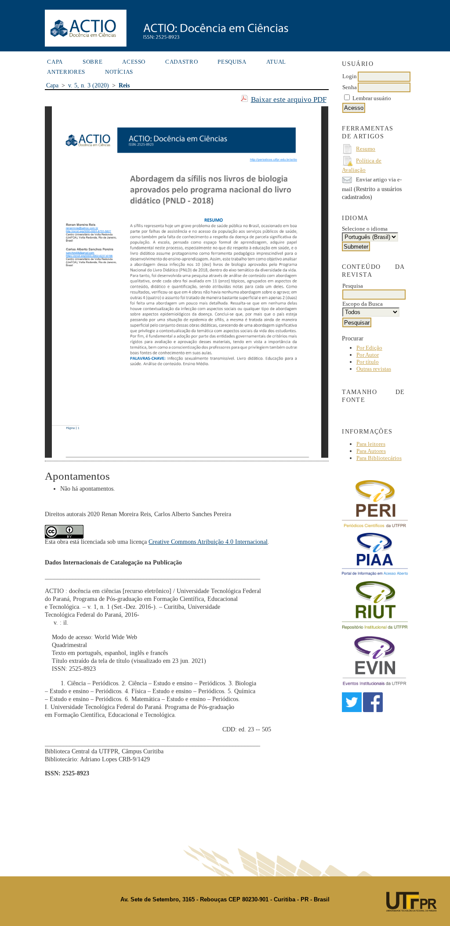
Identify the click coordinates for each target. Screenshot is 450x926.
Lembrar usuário (371, 98)
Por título (367, 361)
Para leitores (370, 444)
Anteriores (66, 72)
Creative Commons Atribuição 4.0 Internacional (208, 542)
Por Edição (369, 347)
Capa (55, 61)
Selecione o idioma (365, 228)
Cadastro (181, 61)
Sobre (92, 61)
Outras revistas (373, 368)
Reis (124, 85)
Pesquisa (232, 61)
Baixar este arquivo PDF (289, 99)
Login (349, 76)
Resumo (365, 148)
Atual (276, 61)
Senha (349, 87)
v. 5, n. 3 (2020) (88, 85)
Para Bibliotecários (379, 458)
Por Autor (367, 354)
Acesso (133, 61)
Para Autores (371, 451)
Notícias (119, 72)
